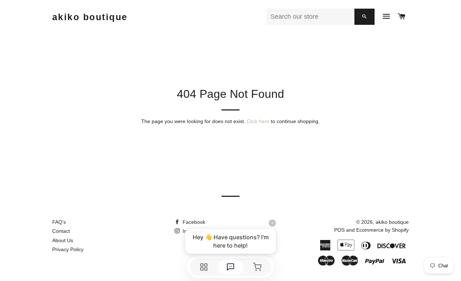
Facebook (193, 222)
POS (339, 230)
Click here (258, 121)
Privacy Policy (68, 249)
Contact (61, 231)
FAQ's (59, 222)
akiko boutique (90, 17)
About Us (62, 240)
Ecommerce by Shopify (382, 230)
